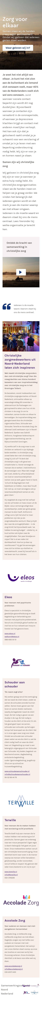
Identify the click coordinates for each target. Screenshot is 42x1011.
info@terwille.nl (11, 875)
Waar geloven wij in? (18, 47)
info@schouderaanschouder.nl (17, 774)
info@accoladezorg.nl (14, 969)
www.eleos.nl (10, 633)
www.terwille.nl (11, 872)
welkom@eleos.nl (12, 636)
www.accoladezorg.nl (13, 966)
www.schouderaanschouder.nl (17, 771)
